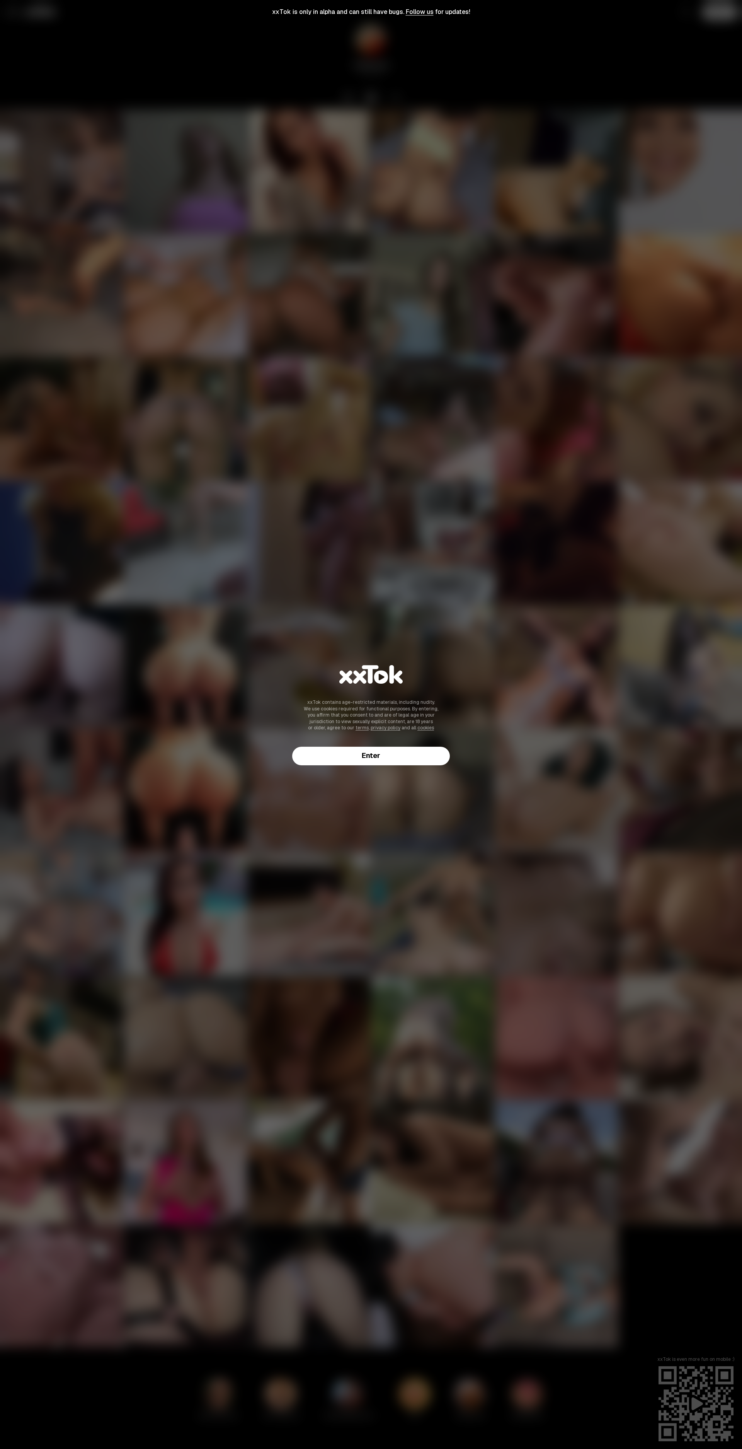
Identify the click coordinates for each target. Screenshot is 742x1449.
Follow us (420, 12)
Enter (371, 755)
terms (362, 728)
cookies (425, 728)
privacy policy (385, 728)
